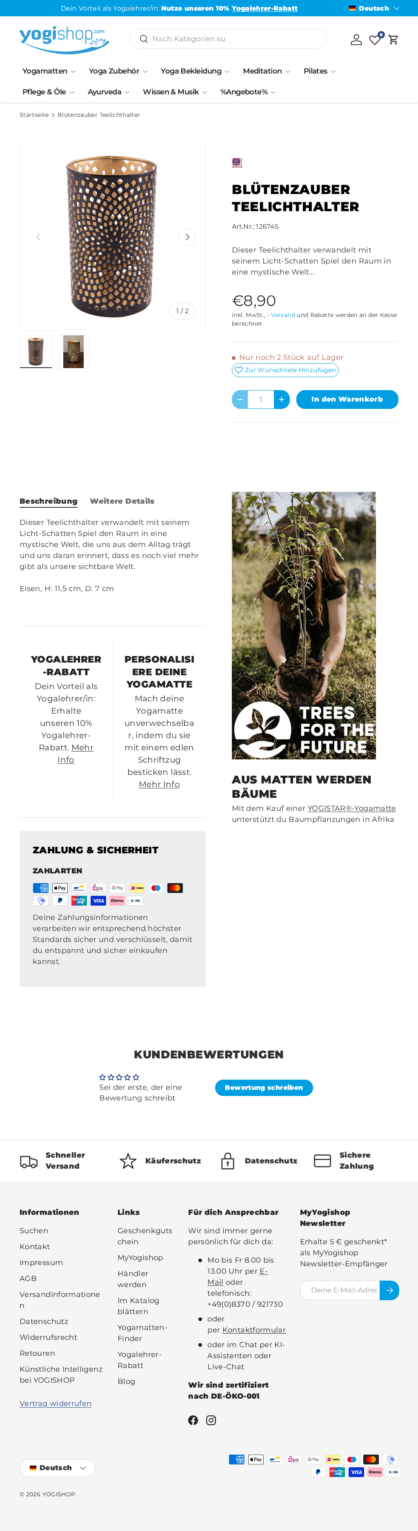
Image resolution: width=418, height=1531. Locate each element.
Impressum (41, 1262)
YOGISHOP (59, 1494)
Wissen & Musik (170, 91)
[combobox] (228, 38)
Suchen (34, 1230)
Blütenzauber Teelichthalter (99, 115)
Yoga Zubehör (114, 71)
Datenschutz (44, 1321)
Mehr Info (159, 784)
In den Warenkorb (347, 399)
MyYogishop (140, 1257)
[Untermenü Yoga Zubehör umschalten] (145, 71)
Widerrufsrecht (48, 1337)
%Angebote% (244, 91)
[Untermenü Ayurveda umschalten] (127, 92)
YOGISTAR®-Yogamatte (352, 808)
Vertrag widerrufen (55, 1403)
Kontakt (35, 1246)
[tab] (49, 501)
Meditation (262, 71)
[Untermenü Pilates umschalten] (333, 71)
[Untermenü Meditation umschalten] (288, 71)
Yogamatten (44, 71)
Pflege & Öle (44, 91)
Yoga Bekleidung (191, 71)
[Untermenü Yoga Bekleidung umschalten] (227, 71)
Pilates (315, 71)
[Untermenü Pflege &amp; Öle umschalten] (72, 92)
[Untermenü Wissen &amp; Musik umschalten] (204, 92)
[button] (393, 40)
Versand (283, 315)
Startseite (34, 115)
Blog (126, 1381)
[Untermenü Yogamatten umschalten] (73, 71)
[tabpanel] (113, 565)
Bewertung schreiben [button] (264, 1087)
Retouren (37, 1353)
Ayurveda (105, 91)
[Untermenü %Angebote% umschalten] (273, 92)
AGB (28, 1278)
